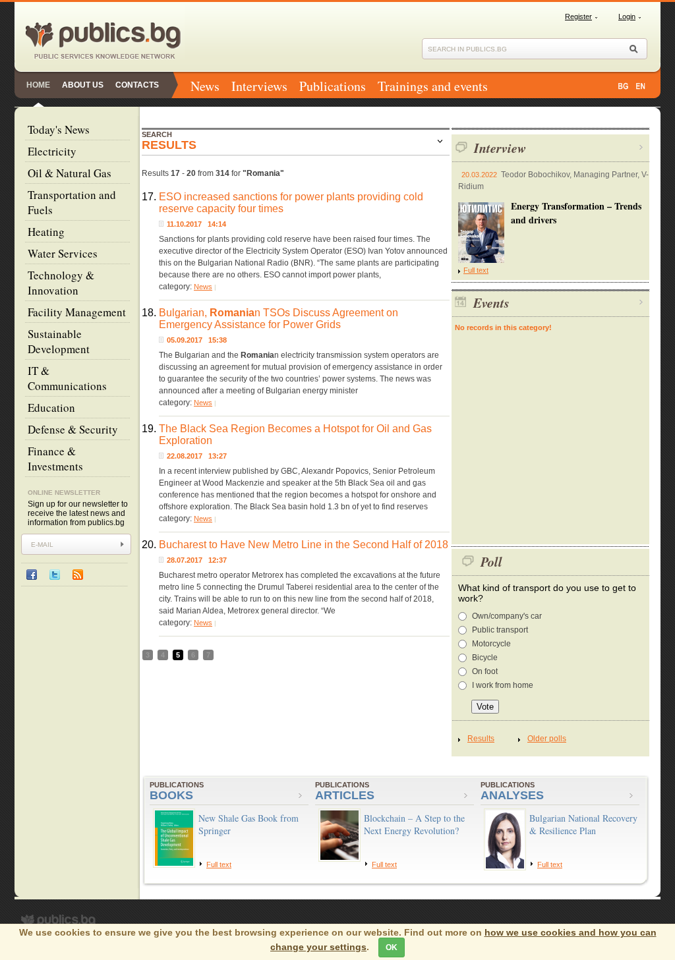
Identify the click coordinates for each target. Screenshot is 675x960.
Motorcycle (491, 643)
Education (51, 407)
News (205, 86)
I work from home (502, 685)
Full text (475, 270)
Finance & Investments (55, 458)
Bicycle (485, 657)
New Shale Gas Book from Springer (248, 824)
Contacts (137, 85)
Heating (46, 231)
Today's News (59, 129)
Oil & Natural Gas (69, 173)
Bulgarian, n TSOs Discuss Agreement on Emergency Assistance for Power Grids (278, 318)
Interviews (259, 86)
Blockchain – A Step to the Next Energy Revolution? (414, 824)
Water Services (63, 253)
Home (38, 85)
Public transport (500, 630)
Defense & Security (73, 429)
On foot (485, 671)
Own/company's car (507, 616)
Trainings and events (433, 86)
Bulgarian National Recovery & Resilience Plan (583, 824)
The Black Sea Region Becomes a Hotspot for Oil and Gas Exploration (295, 434)
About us (82, 85)
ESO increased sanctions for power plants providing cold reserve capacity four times (291, 202)
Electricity (52, 151)
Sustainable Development (59, 341)
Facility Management (77, 312)
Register (578, 16)
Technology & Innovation (61, 283)
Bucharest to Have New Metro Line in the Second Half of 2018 (303, 544)
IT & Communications (67, 378)
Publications (332, 86)
